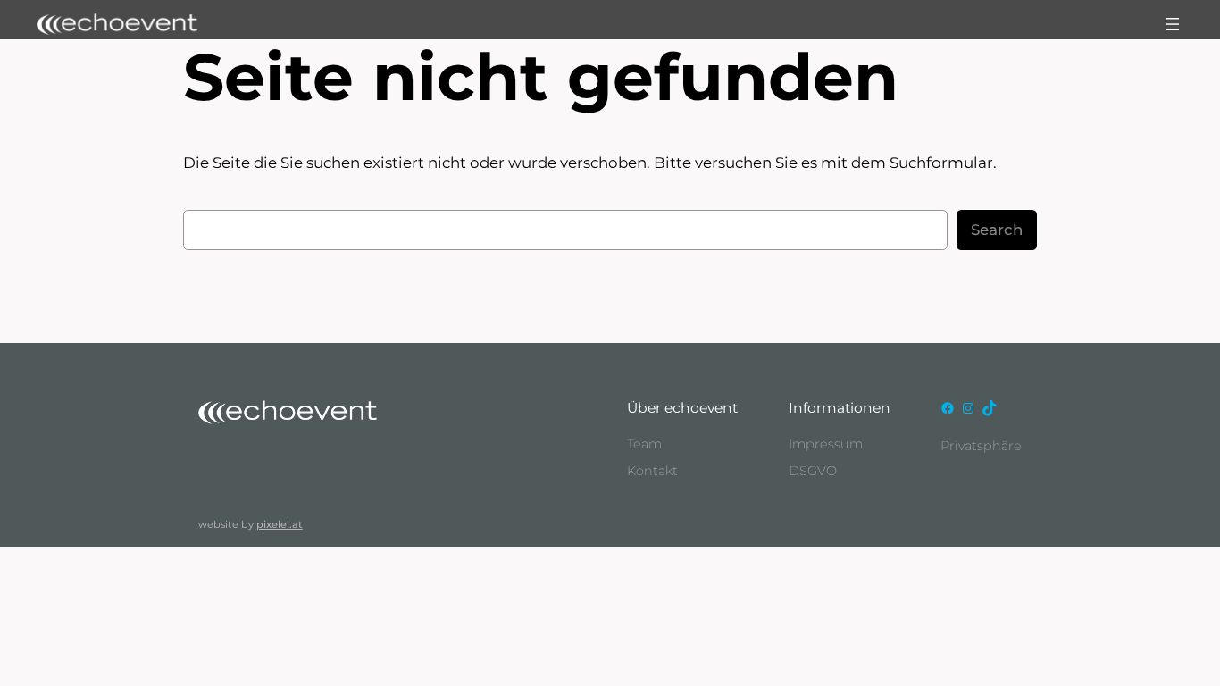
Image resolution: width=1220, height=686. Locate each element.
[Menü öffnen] (1172, 24)
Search (997, 229)
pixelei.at (279, 524)
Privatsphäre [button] (981, 446)
